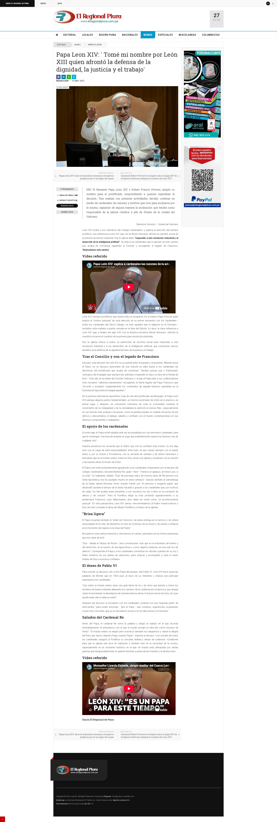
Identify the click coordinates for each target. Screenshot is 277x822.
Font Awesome (62, 804)
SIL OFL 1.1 (89, 804)
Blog (60, 3)
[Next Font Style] (76, 200)
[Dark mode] (273, 3)
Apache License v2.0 (121, 800)
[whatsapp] (69, 77)
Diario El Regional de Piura (17, 3)
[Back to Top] (2, 819)
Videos (43, 3)
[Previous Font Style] (57, 200)
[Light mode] (268, 3)
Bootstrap (60, 800)
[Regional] (87, 17)
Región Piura (107, 34)
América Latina (95, 45)
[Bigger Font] (76, 195)
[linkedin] (63, 77)
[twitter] (74, 77)
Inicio (57, 34)
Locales (87, 34)
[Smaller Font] (57, 195)
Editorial (69, 34)
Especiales (165, 34)
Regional (107, 796)
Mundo (148, 34)
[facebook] (58, 77)
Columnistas (211, 34)
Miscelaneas (187, 34)
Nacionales (130, 34)
